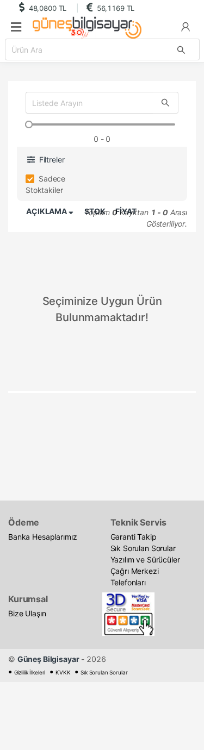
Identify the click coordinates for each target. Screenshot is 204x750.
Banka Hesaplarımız (42, 536)
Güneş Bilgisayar (48, 659)
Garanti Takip (133, 536)
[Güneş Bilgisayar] (84, 27)
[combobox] (102, 49)
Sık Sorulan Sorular (143, 548)
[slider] (29, 124)
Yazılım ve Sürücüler (145, 559)
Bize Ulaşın (27, 613)
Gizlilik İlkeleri (30, 672)
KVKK (62, 672)
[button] (185, 26)
